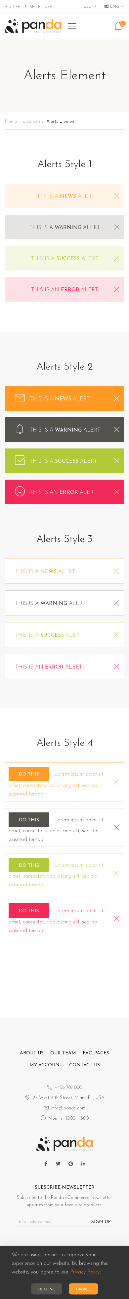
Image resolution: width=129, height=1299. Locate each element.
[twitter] (58, 1163)
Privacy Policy (85, 1272)
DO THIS (29, 774)
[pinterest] (70, 1163)
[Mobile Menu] (72, 26)
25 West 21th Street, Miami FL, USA (68, 1097)
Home (11, 121)
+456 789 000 (68, 1087)
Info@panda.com (68, 1108)
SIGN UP (101, 1221)
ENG (114, 7)
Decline (46, 1289)
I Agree (83, 1289)
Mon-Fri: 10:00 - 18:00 (68, 1118)
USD (88, 7)
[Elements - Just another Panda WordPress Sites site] (33, 26)
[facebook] (45, 1163)
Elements (31, 121)
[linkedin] (83, 1163)
